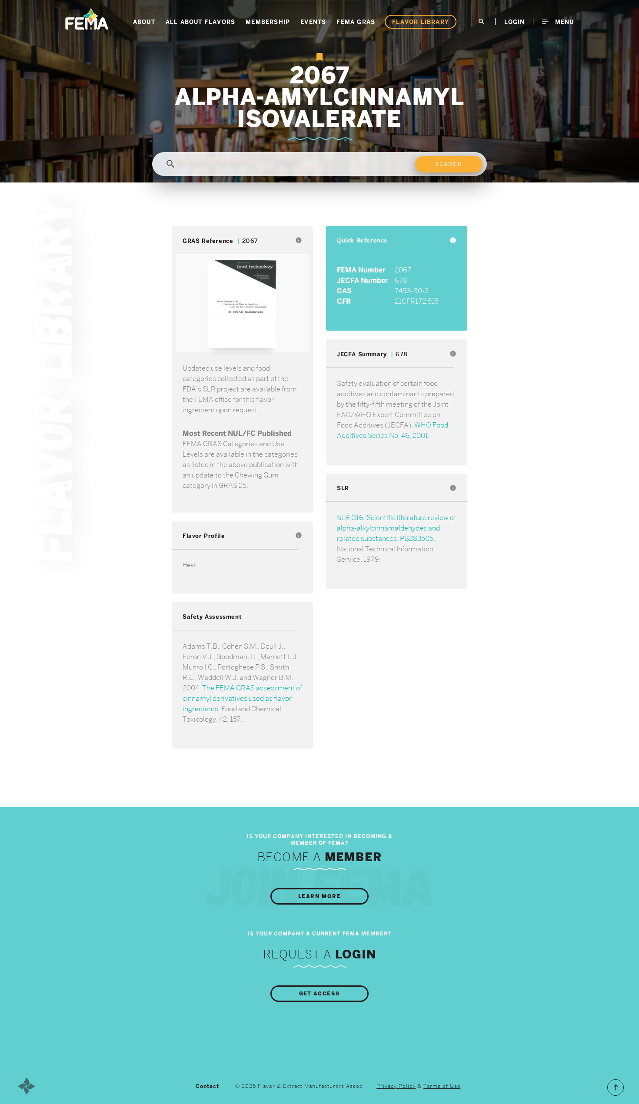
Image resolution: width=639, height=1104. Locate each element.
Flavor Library (420, 22)
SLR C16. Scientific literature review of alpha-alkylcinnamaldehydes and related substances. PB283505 (396, 528)
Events (313, 22)
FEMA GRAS (355, 22)
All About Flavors (200, 22)
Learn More (319, 896)
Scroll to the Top (615, 1087)
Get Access (319, 994)
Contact (207, 1086)
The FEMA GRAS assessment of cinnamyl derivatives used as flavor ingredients (242, 698)
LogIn (514, 22)
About (144, 22)
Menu (563, 22)
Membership (268, 22)
